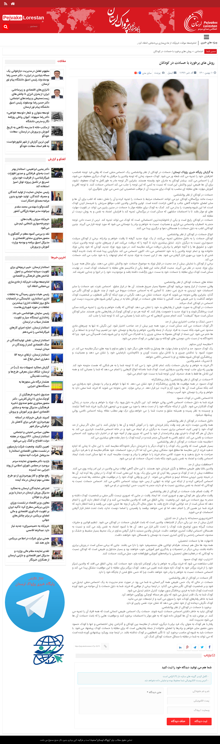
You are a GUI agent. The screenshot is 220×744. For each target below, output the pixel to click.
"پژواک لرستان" (103, 740)
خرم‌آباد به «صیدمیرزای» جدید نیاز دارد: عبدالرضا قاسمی (30, 528)
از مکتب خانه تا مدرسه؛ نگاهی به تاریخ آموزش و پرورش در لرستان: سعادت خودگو (28, 132)
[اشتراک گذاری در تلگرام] (195, 647)
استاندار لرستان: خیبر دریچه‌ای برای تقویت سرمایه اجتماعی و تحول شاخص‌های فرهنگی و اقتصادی (29, 271)
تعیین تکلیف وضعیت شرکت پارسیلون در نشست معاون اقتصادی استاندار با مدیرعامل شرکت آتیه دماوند (28, 451)
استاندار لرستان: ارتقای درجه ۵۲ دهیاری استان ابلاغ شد (31, 357)
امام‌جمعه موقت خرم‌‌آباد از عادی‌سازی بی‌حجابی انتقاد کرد (28, 284)
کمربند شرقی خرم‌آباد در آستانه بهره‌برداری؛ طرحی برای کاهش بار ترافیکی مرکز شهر (30, 422)
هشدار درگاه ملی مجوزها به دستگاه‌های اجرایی (34, 384)
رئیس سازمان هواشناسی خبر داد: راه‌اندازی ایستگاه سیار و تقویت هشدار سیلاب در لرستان (30, 317)
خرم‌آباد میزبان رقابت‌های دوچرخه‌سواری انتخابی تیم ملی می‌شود (31, 223)
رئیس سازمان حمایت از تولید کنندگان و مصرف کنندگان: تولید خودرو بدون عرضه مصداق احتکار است (28, 196)
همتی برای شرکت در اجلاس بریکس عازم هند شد (29, 540)
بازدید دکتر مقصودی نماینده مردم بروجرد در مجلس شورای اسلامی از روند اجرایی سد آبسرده (27, 465)
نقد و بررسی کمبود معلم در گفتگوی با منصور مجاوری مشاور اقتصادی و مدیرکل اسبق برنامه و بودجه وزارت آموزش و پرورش (28, 240)
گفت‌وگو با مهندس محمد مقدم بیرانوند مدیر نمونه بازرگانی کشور (31, 209)
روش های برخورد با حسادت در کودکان (186, 63)
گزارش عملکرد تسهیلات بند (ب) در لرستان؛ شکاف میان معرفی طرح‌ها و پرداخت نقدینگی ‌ (28, 372)
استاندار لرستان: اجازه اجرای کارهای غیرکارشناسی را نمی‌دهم (29, 329)
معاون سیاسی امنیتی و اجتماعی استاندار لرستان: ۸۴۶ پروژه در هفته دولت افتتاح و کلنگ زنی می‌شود (29, 436)
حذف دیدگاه (178, 721)
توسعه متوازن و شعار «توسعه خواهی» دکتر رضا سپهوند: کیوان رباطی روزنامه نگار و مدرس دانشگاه (27, 117)
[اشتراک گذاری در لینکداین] (180, 647)
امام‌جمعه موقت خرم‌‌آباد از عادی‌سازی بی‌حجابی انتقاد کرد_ (166, 43)
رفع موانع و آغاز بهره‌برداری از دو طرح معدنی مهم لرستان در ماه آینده (28, 477)
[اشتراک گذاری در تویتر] (202, 647)
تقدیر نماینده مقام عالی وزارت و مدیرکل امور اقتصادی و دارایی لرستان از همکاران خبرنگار (28, 555)
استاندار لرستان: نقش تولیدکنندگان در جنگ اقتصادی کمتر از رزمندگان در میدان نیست (28, 344)
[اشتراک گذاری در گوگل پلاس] (187, 647)
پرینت (158, 73)
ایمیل (170, 73)
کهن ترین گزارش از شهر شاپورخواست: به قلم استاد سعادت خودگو (27, 144)
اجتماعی (199, 51)
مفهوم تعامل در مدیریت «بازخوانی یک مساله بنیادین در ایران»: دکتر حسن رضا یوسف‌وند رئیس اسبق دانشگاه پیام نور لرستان (27, 77)
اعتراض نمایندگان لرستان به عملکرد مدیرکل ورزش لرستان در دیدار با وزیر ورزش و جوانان (29, 492)
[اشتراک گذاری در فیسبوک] (209, 647)
